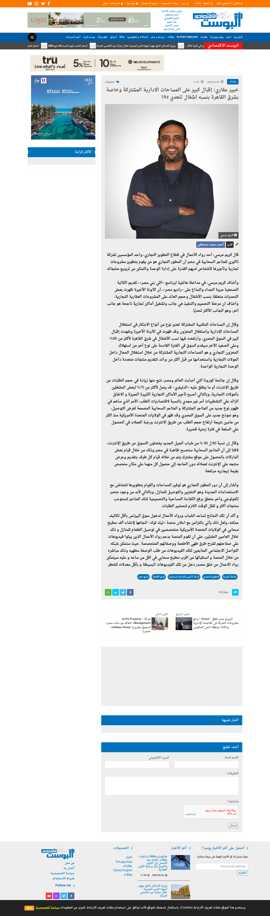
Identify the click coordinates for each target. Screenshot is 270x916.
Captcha (232, 801)
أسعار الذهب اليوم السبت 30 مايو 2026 (90, 46)
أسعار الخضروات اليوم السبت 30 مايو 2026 (39, 46)
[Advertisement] (258, 119)
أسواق (113, 37)
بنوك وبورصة (216, 37)
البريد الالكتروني (158, 757)
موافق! (29, 908)
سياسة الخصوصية (169, 4)
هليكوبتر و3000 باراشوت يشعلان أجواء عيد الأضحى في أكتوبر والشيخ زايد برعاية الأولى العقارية (152, 863)
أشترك (242, 873)
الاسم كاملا (231, 757)
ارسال (233, 825)
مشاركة (223, 592)
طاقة (122, 37)
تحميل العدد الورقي (111, 4)
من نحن (185, 4)
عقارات (204, 37)
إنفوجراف (102, 37)
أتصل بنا (69, 868)
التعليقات (109, 82)
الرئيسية (238, 37)
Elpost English (187, 37)
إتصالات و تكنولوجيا (137, 37)
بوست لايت (89, 37)
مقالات (170, 37)
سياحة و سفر (158, 37)
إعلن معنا (131, 4)
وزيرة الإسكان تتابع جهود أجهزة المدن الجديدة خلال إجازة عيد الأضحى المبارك (158, 46)
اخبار (228, 37)
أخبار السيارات (73, 37)
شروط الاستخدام (149, 4)
